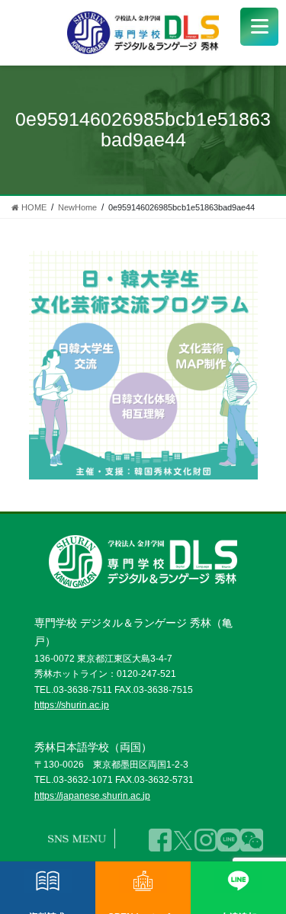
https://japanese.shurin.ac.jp (92, 796)
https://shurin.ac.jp (71, 705)
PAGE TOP (257, 867)
